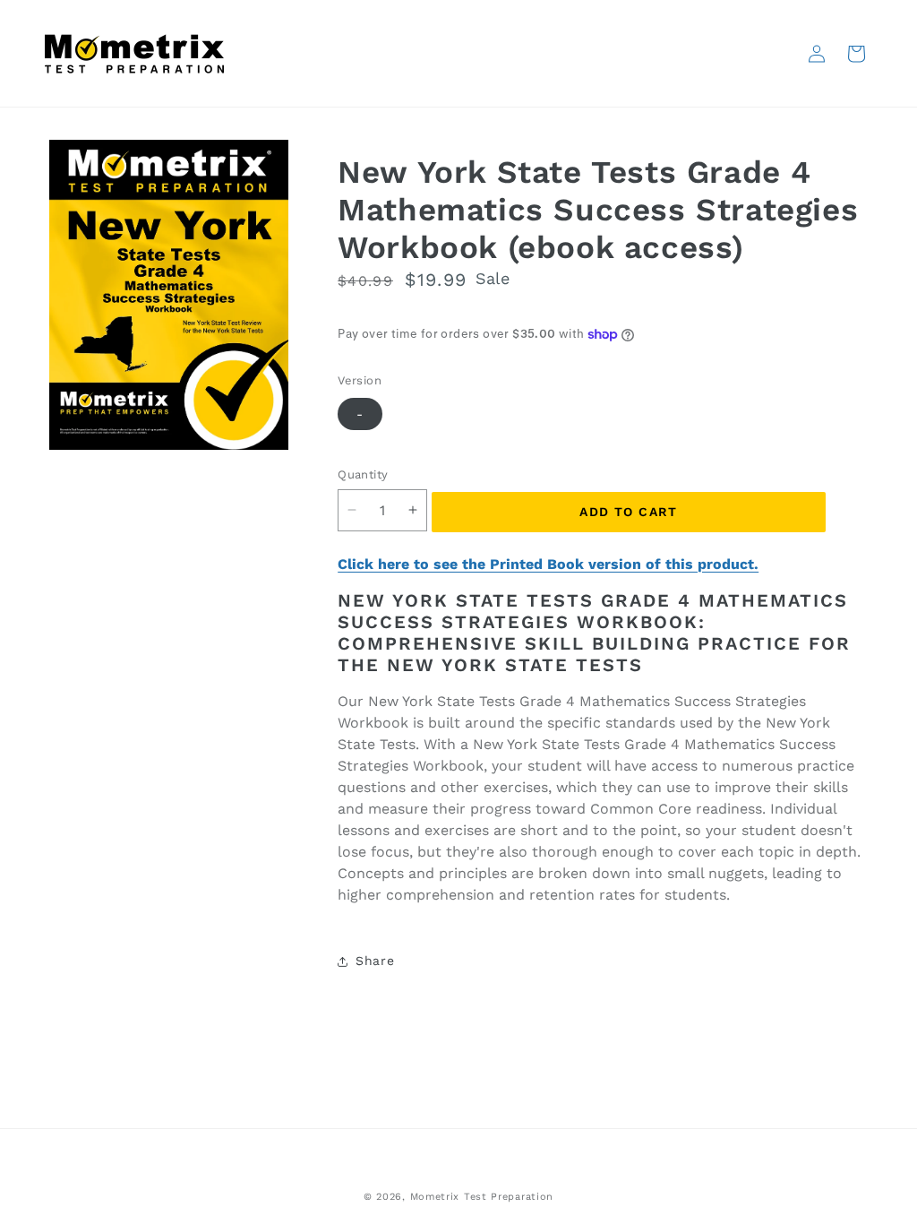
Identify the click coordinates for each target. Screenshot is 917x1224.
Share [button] (375, 960)
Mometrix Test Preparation (482, 1196)
